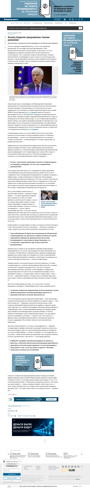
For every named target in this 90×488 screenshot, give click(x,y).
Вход (76, 19)
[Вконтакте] (66, 467)
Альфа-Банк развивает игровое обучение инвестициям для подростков (54, 456)
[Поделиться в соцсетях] (5, 48)
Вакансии (38, 467)
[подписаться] (16, 410)
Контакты (26, 469)
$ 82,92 (12, 23)
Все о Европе (11, 415)
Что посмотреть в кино (37, 23)
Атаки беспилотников (48, 23)
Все (19, 450)
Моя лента (15, 486)
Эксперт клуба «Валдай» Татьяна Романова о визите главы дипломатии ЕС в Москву (49, 204)
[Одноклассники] (72, 467)
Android (38, 469)
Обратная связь (52, 466)
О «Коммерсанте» (28, 466)
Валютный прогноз (59, 23)
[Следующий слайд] (81, 454)
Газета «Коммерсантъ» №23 (14, 405)
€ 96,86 (16, 23)
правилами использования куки (38, 28)
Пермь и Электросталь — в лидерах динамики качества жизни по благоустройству (71, 457)
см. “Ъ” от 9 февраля (32, 129)
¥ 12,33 (20, 23)
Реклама (38, 466)
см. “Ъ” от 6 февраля (31, 112)
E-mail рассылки (52, 469)
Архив (25, 467)
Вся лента (75, 486)
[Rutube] (75, 467)
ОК (80, 28)
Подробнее (77, 479)
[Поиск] (79, 19)
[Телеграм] (63, 467)
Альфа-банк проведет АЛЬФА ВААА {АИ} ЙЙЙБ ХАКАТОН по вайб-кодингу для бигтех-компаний (18, 457)
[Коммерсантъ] (11, 19)
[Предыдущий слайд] (8, 454)
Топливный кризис (72, 23)
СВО (66, 23)
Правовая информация (54, 467)
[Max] (78, 467)
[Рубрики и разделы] (82, 19)
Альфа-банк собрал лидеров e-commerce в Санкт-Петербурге (34, 456)
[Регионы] (70, 19)
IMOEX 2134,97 (27, 23)
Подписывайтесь (51, 399)
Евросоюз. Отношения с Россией (14, 32)
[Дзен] (69, 467)
